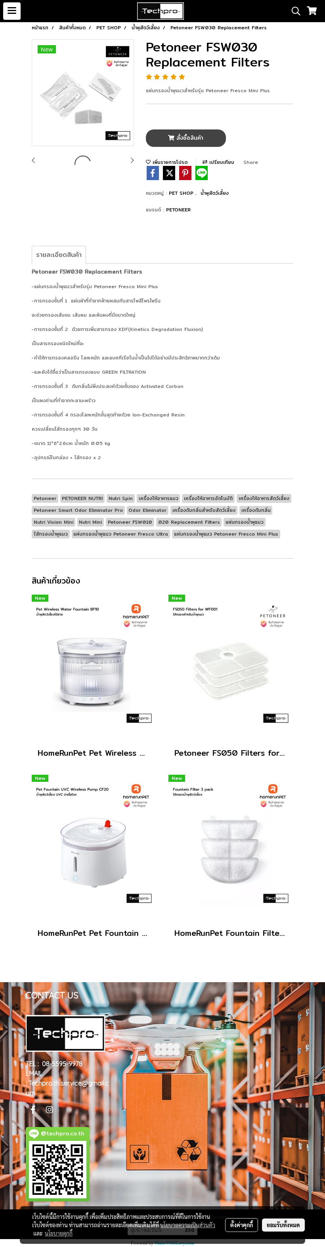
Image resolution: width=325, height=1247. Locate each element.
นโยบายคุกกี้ (59, 1233)
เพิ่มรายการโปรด (169, 162)
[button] (293, 11)
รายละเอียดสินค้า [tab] (59, 255)
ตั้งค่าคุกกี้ (241, 1224)
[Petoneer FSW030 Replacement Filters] (83, 93)
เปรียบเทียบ (220, 162)
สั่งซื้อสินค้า (188, 137)
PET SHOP (182, 193)
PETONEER (178, 209)
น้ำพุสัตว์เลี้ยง (215, 193)
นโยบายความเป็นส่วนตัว (187, 1224)
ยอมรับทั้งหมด (283, 1224)
